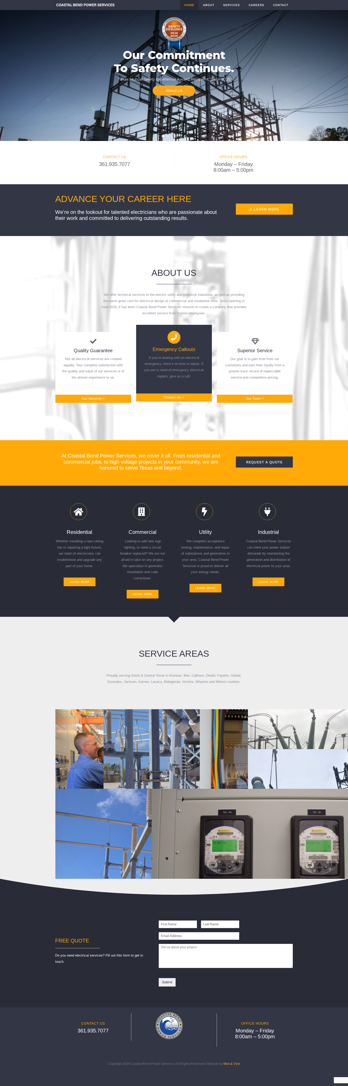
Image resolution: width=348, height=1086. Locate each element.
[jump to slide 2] (167, 136)
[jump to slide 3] (172, 136)
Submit (167, 982)
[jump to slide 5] (180, 136)
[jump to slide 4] (176, 136)
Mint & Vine (232, 1063)
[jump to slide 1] (163, 136)
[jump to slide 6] (185, 136)
